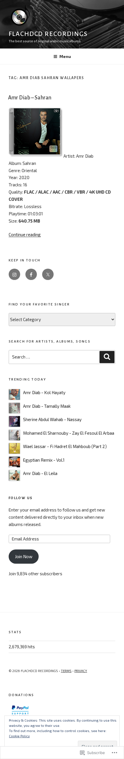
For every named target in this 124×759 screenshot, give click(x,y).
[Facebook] (31, 274)
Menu (65, 56)
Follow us (21, 498)
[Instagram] (14, 274)
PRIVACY (80, 671)
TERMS (66, 671)
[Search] (106, 357)
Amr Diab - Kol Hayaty (44, 392)
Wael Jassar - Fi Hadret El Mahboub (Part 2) (65, 446)
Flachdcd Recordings (48, 33)
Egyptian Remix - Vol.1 (44, 460)
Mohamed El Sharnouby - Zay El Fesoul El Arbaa (68, 433)
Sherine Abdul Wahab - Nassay (52, 419)
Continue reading (25, 234)
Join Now (23, 556)
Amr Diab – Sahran (29, 98)
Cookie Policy (19, 736)
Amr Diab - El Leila (40, 473)
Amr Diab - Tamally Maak (47, 406)
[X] (48, 274)
